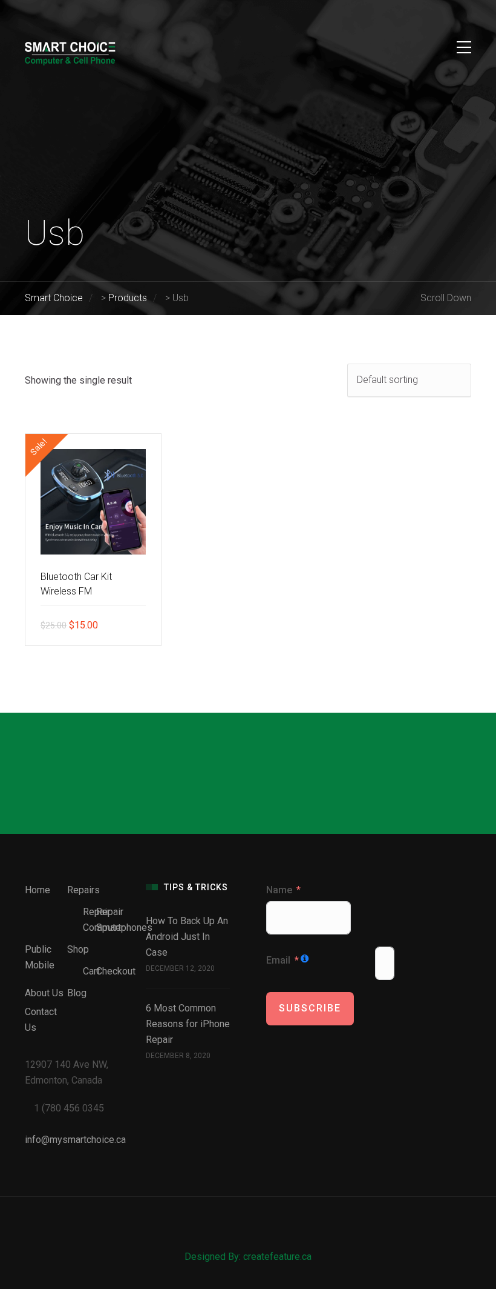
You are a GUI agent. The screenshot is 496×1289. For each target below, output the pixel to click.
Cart (91, 971)
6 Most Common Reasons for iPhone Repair (188, 1023)
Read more (142, 625)
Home (37, 890)
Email (278, 960)
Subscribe (310, 1008)
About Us (44, 993)
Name (279, 890)
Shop (78, 949)
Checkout (115, 971)
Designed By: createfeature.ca (248, 1256)
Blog (76, 993)
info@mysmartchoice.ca (75, 1139)
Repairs (83, 890)
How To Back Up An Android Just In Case (187, 936)
